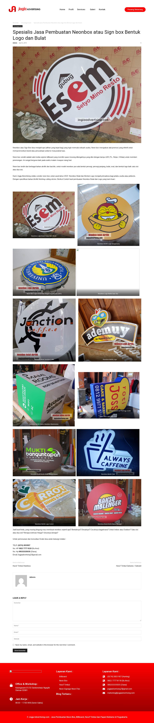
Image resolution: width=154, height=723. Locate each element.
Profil (71, 9)
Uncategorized (26, 23)
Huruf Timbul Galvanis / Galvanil (128, 566)
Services (81, 9)
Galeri (92, 9)
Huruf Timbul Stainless (22, 566)
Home (62, 9)
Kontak (102, 9)
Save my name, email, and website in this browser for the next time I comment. (45, 645)
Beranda (16, 23)
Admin (15, 43)
